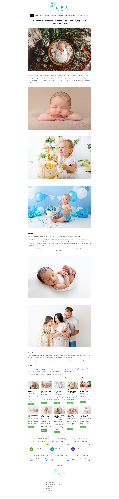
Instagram (50, 490)
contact (77, 248)
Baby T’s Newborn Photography (32, 390)
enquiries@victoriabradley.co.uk (54, 484)
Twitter (49, 488)
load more (59, 465)
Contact (29, 377)
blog (65, 377)
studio (30, 368)
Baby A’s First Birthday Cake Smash (57, 391)
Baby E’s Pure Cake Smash (33, 415)
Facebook (77, 377)
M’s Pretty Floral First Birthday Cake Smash (46, 391)
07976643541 (51, 482)
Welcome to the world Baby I (71, 415)
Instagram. (82, 377)
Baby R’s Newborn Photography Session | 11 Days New (72, 391)
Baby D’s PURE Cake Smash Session (46, 415)
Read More (30, 403)
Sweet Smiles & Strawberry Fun (84, 390)
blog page (38, 248)
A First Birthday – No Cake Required (85, 415)
